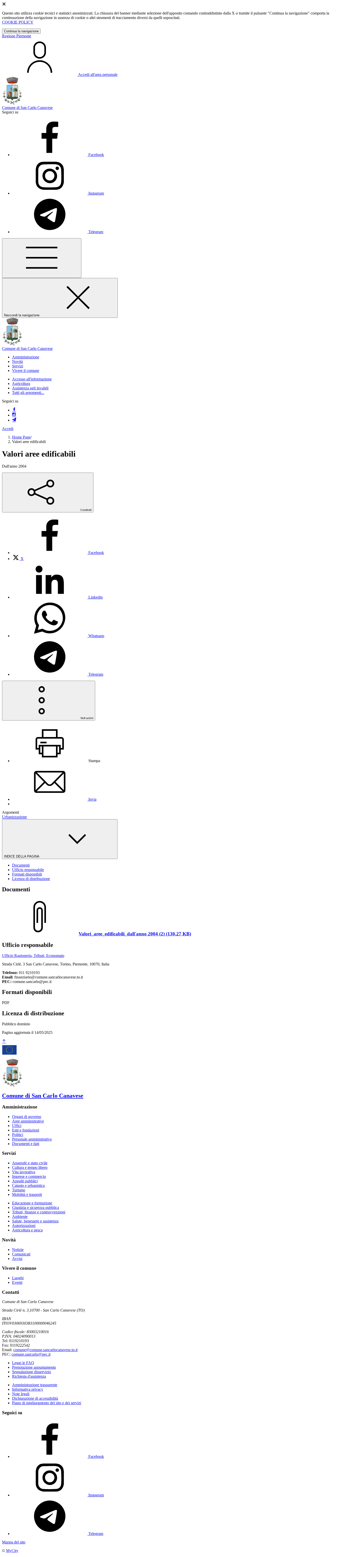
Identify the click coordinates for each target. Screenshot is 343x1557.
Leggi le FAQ (23, 1363)
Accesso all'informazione (32, 379)
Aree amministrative (28, 1121)
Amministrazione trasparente (34, 1385)
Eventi (17, 1282)
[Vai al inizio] (4, 1041)
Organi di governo (26, 1116)
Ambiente (20, 1216)
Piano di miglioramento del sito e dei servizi (46, 1403)
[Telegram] (14, 420)
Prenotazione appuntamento (34, 1367)
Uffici (16, 1125)
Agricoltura (21, 383)
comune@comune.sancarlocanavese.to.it (45, 1350)
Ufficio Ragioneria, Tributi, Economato (33, 955)
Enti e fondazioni (25, 1130)
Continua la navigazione (21, 31)
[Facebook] (14, 410)
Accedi (7, 429)
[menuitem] (58, 552)
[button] (25, 357)
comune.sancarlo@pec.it (31, 1354)
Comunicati (21, 1254)
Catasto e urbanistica (28, 1185)
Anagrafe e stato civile (29, 1163)
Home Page (21, 437)
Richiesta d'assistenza (29, 1376)
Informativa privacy (27, 1389)
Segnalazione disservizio (31, 1372)
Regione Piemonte (16, 36)
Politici (17, 1135)
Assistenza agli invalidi (30, 388)
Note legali (20, 1394)
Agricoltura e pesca (27, 1230)
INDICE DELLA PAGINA (22, 856)
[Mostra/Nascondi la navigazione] (41, 258)
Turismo (18, 1190)
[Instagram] (14, 415)
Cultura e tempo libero (29, 1167)
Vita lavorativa (23, 1172)
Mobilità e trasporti (27, 1194)
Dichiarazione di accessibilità (35, 1398)
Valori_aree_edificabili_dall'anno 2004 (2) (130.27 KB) (135, 933)
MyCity (12, 1550)
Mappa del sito (13, 1542)
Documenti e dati (25, 1144)
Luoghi (18, 1278)
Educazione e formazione (32, 1203)
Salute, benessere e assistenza (35, 1221)
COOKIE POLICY (17, 22)
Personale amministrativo (32, 1139)
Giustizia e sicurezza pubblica (35, 1207)
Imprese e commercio (29, 1176)
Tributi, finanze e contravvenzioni (38, 1212)
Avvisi (17, 1258)
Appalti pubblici (25, 1181)
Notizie (18, 1249)
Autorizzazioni (23, 1225)
